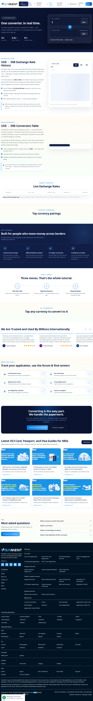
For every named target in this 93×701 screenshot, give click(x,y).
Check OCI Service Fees (36, 427)
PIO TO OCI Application (49, 561)
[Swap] (70, 27)
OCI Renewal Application (31, 561)
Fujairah (77, 671)
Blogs (2, 583)
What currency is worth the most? (52, 521)
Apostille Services (29, 579)
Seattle (59, 636)
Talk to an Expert (58, 427)
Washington (4, 636)
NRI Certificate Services (49, 579)
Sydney (22, 655)
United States (5, 616)
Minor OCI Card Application (46, 557)
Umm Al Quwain (25, 674)
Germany (4, 622)
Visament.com (28, 692)
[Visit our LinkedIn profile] (6, 564)
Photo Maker (28, 605)
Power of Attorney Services (64, 580)
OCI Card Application (30, 556)
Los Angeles (41, 633)
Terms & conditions (60, 692)
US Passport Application (31, 584)
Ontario (3, 663)
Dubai (77, 616)
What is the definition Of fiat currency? (53, 535)
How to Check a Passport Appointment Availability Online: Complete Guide (77, 493)
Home (3, 574)
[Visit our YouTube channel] (15, 564)
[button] (85, 329)
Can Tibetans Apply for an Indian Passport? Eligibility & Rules (15, 493)
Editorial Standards (75, 694)
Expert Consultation (11, 534)
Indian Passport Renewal (49, 569)
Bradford (41, 647)
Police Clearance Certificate (64, 570)
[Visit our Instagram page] (2, 564)
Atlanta (40, 636)
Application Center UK (83, 605)
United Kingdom (25, 616)
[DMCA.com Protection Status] (37, 692)
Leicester (78, 644)
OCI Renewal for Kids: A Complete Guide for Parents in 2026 (46, 462)
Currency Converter (30, 602)
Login (88, 4)
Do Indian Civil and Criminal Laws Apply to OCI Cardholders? (77, 462)
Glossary (44, 605)
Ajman (22, 671)
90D (87, 65)
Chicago (59, 633)
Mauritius (23, 619)
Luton (3, 647)
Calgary (40, 663)
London (3, 644)
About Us (4, 577)
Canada (59, 616)
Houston (3, 633)
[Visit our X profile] (11, 564)
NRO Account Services (48, 594)
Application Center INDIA (32, 608)
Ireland (22, 622)
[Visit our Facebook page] (19, 564)
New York (22, 633)
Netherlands (42, 622)
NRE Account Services (31, 594)
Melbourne (4, 655)
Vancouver (23, 663)
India (39, 616)
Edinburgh (60, 644)
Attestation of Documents (80, 580)
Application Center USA (83, 602)
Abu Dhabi (60, 671)
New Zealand (5, 619)
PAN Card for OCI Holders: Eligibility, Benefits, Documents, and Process (15, 462)
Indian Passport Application (29, 570)
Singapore (78, 619)
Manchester (41, 644)
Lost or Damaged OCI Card (83, 557)
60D (81, 65)
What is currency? (46, 526)
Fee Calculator (63, 602)
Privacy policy (88, 692)
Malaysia (59, 619)
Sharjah (3, 674)
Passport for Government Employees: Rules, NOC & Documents (46, 493)
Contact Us (4, 580)
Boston (22, 636)
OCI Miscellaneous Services (64, 557)
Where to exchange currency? (50, 530)
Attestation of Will (81, 584)
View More (86, 442)
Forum (44, 602)
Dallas (77, 633)
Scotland (59, 647)
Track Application (64, 605)
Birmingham (23, 644)
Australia (41, 619)
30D (76, 65)
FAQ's (2, 586)
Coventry (22, 647)
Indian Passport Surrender (46, 585)
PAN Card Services (64, 584)
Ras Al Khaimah (43, 671)
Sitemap (3, 589)
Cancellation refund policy (75, 692)
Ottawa (59, 663)
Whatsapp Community (13, 697)
